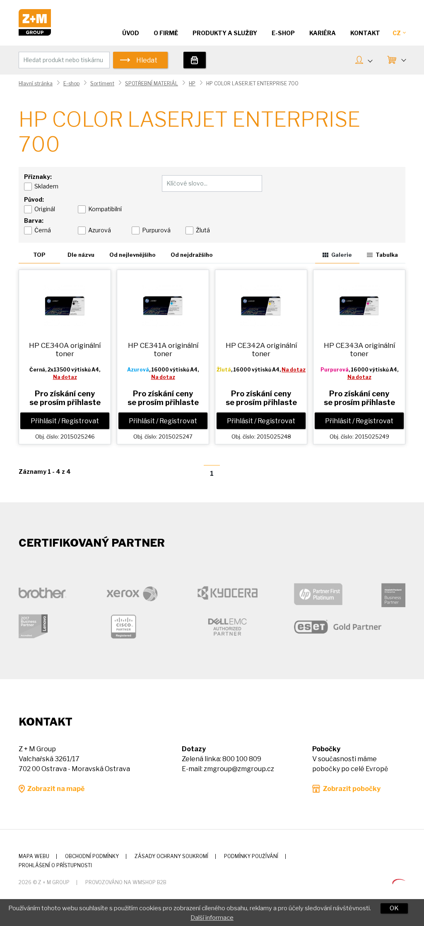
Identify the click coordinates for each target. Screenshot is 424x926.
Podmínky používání (251, 856)
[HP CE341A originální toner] (162, 305)
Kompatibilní (105, 208)
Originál (44, 208)
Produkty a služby (225, 32)
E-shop (71, 83)
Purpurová (156, 230)
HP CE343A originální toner (359, 349)
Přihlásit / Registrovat (65, 421)
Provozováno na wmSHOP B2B (125, 882)
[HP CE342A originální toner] (261, 305)
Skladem (46, 186)
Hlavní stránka (36, 83)
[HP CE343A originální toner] (359, 305)
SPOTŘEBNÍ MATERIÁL (151, 83)
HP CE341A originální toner (163, 349)
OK (394, 908)
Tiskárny (194, 60)
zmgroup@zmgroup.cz (239, 769)
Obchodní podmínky (92, 856)
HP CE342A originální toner (261, 349)
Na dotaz (65, 377)
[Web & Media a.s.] (398, 882)
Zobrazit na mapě (55, 789)
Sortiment (102, 83)
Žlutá (203, 230)
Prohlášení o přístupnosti (55, 865)
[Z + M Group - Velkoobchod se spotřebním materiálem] (35, 33)
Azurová (99, 230)
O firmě (166, 32)
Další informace (212, 917)
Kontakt (365, 32)
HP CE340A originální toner (65, 349)
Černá (42, 230)
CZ (397, 32)
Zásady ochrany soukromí (171, 856)
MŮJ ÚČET (363, 61)
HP (192, 83)
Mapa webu (34, 856)
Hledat (146, 60)
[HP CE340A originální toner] (64, 305)
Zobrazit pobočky (352, 789)
